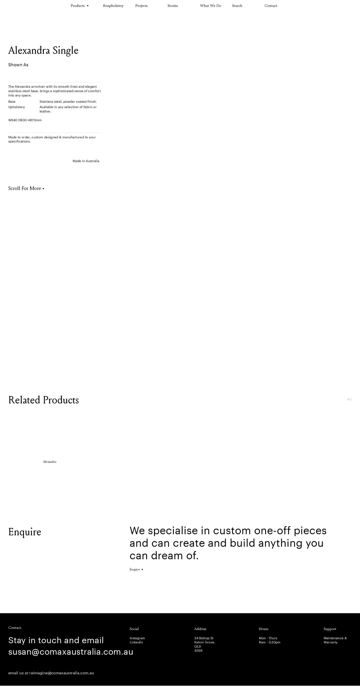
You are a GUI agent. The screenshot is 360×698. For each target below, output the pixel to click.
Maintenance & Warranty (335, 640)
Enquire (135, 569)
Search (237, 6)
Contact (271, 6)
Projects (141, 6)
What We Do (210, 6)
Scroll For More (24, 188)
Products (78, 6)
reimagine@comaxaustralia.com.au (61, 672)
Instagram (137, 638)
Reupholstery (113, 6)
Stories (173, 6)
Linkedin (136, 642)
